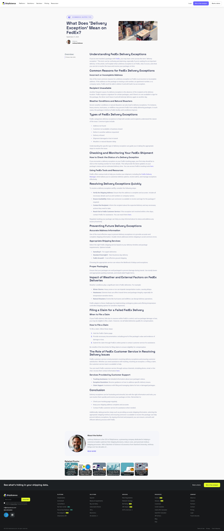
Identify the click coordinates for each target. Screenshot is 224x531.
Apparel (92, 498)
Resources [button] (55, 3)
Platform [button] (22, 3)
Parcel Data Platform (64, 510)
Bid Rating (126, 504)
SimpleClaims (61, 498)
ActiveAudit (60, 501)
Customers (158, 504)
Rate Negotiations (127, 498)
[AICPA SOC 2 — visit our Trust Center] (6, 515)
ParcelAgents (62, 513)
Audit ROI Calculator (160, 513)
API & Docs (158, 515)
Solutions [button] (30, 3)
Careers (192, 501)
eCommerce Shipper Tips (81, 17)
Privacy (208, 528)
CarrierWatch (61, 504)
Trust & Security (194, 515)
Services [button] (39, 3)
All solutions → (94, 515)
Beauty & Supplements (96, 501)
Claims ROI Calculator (161, 510)
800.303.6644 (8, 510)
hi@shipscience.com (10, 507)
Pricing (47, 3)
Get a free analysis (201, 3)
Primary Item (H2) (71, 57)
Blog (156, 519)
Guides (158, 498)
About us (192, 498)
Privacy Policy (14, 504)
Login (190, 3)
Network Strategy (127, 501)
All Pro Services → (127, 510)
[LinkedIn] (12, 515)
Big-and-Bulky (94, 504)
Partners (192, 504)
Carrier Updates (159, 507)
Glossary (159, 501)
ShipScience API (62, 515)
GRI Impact (127, 507)
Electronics (93, 513)
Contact (192, 507)
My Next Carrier (63, 507)
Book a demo (216, 3)
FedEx (118, 59)
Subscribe (26, 499)
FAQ (156, 522)
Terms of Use (200, 528)
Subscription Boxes (95, 507)
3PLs (91, 510)
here (151, 166)
